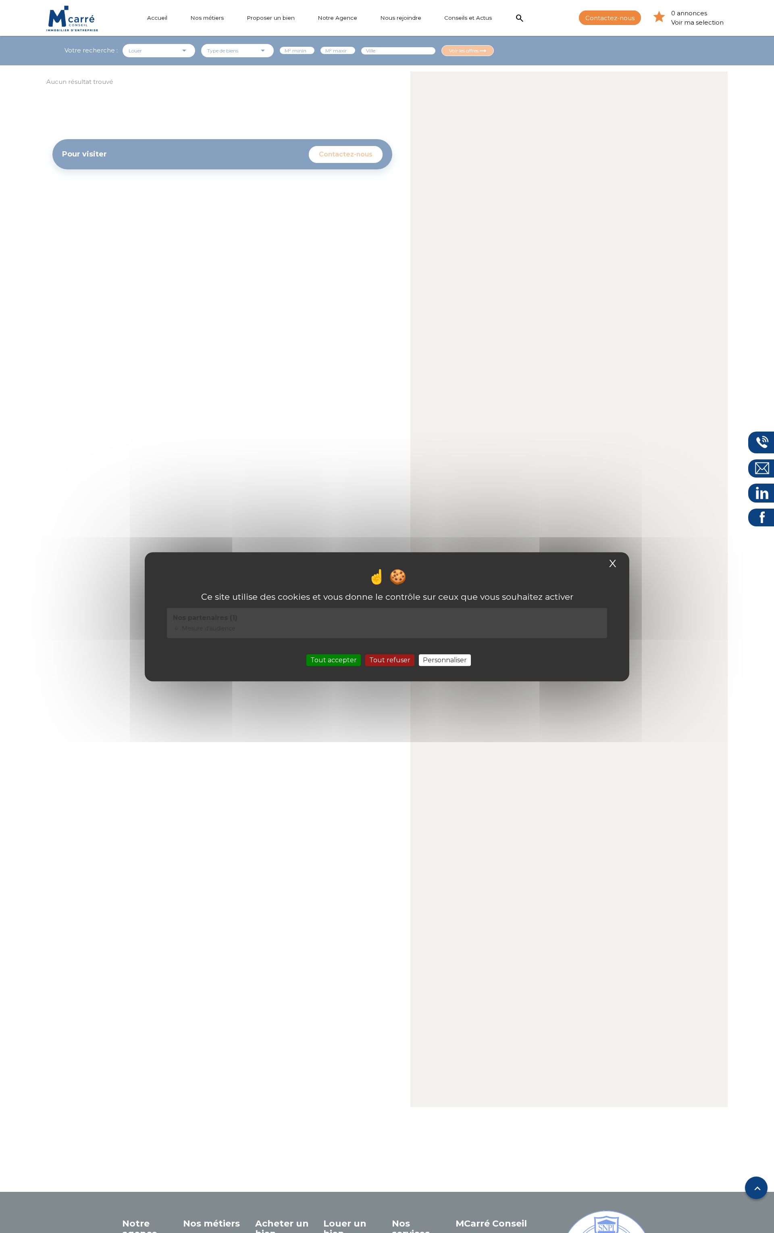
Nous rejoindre (400, 18)
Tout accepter (333, 659)
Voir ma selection (697, 22)
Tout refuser (389, 659)
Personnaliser (445, 659)
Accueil (157, 18)
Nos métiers (207, 18)
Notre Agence (337, 18)
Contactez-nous (610, 17)
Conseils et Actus (468, 18)
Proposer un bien (271, 18)
